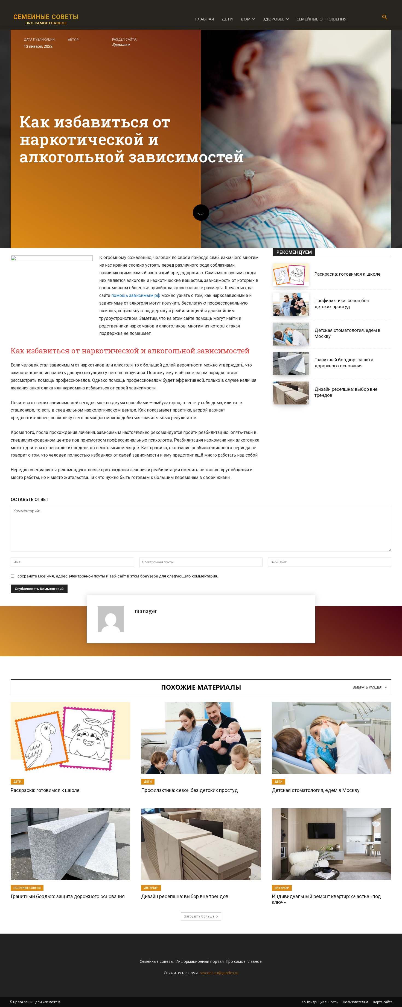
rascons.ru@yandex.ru (219, 972)
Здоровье (120, 44)
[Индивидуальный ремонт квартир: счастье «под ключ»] (331, 844)
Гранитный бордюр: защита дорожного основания (68, 896)
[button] (384, 17)
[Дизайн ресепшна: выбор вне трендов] (291, 393)
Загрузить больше (199, 916)
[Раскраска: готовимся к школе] (291, 274)
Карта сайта (382, 1002)
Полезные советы (27, 888)
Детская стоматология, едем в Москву (316, 790)
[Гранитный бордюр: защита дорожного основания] (291, 363)
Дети (17, 781)
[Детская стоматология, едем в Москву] (291, 334)
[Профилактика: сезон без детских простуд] (291, 304)
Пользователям (355, 1002)
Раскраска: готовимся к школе (347, 274)
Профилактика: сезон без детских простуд (341, 303)
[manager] (113, 619)
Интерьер (151, 888)
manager (146, 611)
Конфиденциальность (320, 1002)
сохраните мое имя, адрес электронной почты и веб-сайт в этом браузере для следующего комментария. (118, 576)
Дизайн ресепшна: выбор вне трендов (184, 896)
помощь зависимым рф (135, 295)
